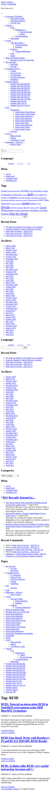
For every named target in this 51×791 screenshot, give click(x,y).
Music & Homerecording (15, 58)
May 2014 (9, 332)
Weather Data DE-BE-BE (20, 84)
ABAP (31, 191)
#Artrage (4, 191)
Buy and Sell (10, 62)
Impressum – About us (14, 142)
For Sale (13, 67)
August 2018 (10, 287)
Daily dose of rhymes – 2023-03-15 (19, 233)
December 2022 (12, 254)
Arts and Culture (16, 43)
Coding (13, 71)
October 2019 (11, 272)
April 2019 (10, 280)
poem (25, 203)
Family (41, 195)
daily (30, 194)
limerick (13, 197)
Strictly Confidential (8, 4)
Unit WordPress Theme (10, 789)
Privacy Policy (15, 144)
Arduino (45, 191)
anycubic (38, 191)
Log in (8, 174)
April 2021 (10, 261)
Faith (12, 54)
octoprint (13, 204)
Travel (8, 134)
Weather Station (12, 82)
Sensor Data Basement (23, 125)
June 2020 (9, 265)
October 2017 (11, 306)
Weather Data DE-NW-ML (20, 99)
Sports (12, 56)
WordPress (14, 80)
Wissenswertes (7, 210)
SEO (15, 208)
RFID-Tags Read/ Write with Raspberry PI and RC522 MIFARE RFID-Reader (25, 739)
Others (22, 34)
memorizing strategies (21, 200)
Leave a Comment (8, 733)
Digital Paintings (21, 45)
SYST (37, 208)
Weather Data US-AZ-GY (20, 105)
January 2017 (11, 317)
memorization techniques (8, 200)
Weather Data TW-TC (18, 103)
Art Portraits (16, 195)
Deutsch (22, 21)
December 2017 (12, 302)
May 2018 (9, 291)
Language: (10, 16)
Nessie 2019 (5, 204)
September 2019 (12, 274)
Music (46, 200)
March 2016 (10, 324)
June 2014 (9, 330)
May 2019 (9, 278)
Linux (19, 198)
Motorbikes (14, 38)
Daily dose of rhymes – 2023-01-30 (29, 550)
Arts (12, 213)
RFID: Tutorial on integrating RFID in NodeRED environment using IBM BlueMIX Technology (24, 707)
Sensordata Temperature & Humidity (19, 633)
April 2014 (10, 335)
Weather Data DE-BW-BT (20, 86)
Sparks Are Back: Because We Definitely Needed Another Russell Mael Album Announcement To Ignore (27, 525)
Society (26, 207)
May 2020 (9, 267)
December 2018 (12, 285)
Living (8, 41)
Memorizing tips (33, 200)
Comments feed (11, 178)
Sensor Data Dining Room (25, 112)
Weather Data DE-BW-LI (20, 90)
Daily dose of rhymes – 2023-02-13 (26, 545)
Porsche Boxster (26, 32)
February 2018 (11, 298)
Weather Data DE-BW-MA (20, 92)
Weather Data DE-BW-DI (20, 88)
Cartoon (24, 195)
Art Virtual (21, 213)
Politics (33, 203)
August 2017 (10, 311)
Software (32, 208)
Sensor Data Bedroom (23, 118)
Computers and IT (12, 69)
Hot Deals (14, 64)
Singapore (20, 208)
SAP (12, 208)
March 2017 (10, 315)
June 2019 (9, 276)
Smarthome (14, 110)
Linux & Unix (15, 73)
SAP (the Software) (17, 77)
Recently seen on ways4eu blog (22, 60)
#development (12, 191)
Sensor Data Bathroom (23, 121)
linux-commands (26, 198)
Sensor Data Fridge (22, 127)
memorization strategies (38, 198)
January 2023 (11, 252)
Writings (13, 49)
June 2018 (9, 289)
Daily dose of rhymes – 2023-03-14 (19, 236)
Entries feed (10, 176)
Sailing (13, 138)
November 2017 (12, 304)
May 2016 (9, 322)
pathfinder (9, 550)
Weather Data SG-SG (18, 101)
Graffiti (3, 198)
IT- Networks (15, 75)
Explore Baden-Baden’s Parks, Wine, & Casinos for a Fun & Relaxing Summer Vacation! (26, 555)
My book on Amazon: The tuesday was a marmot (24, 227)
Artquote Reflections (23, 51)
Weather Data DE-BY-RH (20, 95)
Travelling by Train (17, 140)
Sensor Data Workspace (24, 116)
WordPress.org (11, 181)
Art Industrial (6, 195)
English (21, 19)
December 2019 (12, 270)
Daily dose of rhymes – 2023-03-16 (19, 231)
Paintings (18, 47)
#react (18, 191)
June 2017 (9, 313)
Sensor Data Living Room (25, 114)
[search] (2, 149)
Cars (12, 28)
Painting (19, 204)
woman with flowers (22, 210)
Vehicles (9, 25)
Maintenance (20, 30)
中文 (18, 23)
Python (39, 204)
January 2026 (11, 246)
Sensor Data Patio (22, 123)
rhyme (5, 207)
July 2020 (9, 263)
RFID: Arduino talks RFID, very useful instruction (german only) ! (25, 767)
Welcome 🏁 (11, 692)
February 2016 (11, 326)
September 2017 (12, 309)
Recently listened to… (22, 497)
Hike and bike (15, 136)
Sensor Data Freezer (22, 129)
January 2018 (11, 300)
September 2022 (12, 259)
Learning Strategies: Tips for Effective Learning (23, 229)
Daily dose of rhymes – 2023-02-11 (26, 547)
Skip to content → (8, 2)
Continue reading (7, 730)
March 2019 (10, 283)
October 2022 (11, 257)
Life (8, 198)
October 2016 (11, 319)
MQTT (41, 200)
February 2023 (11, 250)
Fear (45, 195)
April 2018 (10, 293)
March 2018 (10, 296)
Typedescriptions (21, 36)
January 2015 (11, 328)
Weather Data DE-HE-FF (20, 97)
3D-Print (13, 131)
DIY (7, 108)
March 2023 (10, 248)
